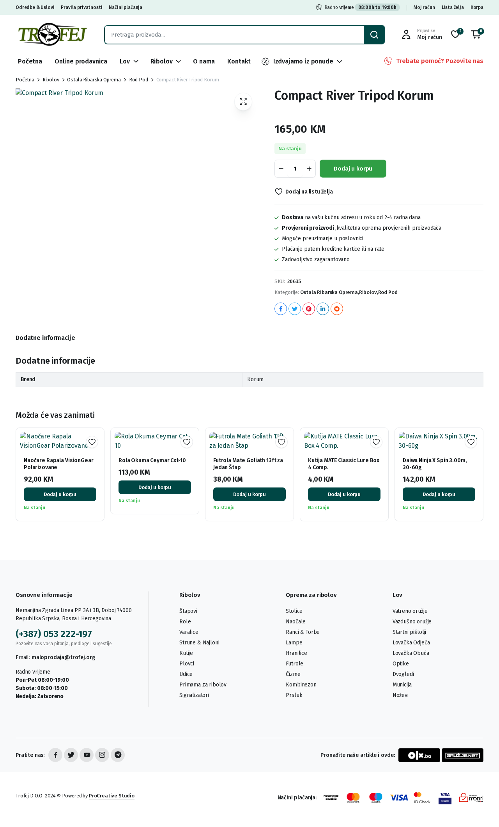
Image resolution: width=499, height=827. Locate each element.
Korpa (477, 7)
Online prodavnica (81, 61)
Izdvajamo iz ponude (303, 61)
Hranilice (296, 653)
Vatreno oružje (410, 611)
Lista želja (453, 7)
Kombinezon (301, 684)
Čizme (293, 674)
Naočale (296, 621)
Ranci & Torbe (303, 632)
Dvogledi (403, 674)
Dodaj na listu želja (309, 191)
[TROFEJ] (52, 34)
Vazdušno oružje (412, 621)
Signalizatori (194, 695)
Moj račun (424, 7)
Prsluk (294, 695)
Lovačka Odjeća (411, 642)
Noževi (401, 695)
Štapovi (188, 611)
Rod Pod (138, 79)
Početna (30, 61)
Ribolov (161, 61)
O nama (204, 61)
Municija (402, 684)
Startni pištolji (409, 632)
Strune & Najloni (199, 642)
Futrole (294, 663)
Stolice (294, 611)
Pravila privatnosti (81, 7)
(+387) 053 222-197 (54, 633)
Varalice (188, 632)
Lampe (294, 642)
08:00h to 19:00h (377, 7)
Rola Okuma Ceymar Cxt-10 (152, 460)
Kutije (186, 653)
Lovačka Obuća (411, 653)
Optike (401, 663)
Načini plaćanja (125, 7)
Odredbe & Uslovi (35, 7)
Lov (125, 61)
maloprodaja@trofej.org (63, 657)
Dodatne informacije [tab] (45, 337)
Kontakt (239, 61)
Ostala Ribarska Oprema (93, 79)
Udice (186, 674)
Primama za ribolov (202, 684)
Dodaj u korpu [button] (60, 494)
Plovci (186, 663)
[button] (476, 34)
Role (185, 621)
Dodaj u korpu (353, 168)
